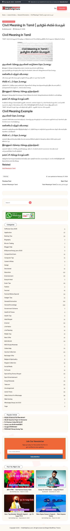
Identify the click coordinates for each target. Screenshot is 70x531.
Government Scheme (11, 308)
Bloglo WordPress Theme (53, 528)
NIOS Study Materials (11, 345)
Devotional (7, 268)
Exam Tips (7, 283)
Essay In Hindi (8, 279)
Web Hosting (8, 399)
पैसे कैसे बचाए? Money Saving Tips (13, 429)
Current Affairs (9, 261)
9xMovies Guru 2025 (10, 229)
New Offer (7, 337)
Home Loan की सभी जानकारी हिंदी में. (13, 424)
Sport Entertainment (10, 377)
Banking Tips (8, 236)
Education (7, 272)
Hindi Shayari (8, 319)
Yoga (6, 406)
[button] (62, 8)
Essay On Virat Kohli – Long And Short (51, 490)
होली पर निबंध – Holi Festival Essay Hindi (19, 490)
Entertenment (8, 276)
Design (6, 265)
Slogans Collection (10, 363)
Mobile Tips (7, 334)
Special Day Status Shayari (12, 374)
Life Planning (8, 330)
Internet (6, 323)
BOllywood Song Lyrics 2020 (13, 250)
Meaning (5, 176)
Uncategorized (9, 388)
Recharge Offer (9, 355)
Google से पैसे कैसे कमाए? (10, 427)
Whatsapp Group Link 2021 (12, 402)
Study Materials (9, 381)
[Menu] (55, 8)
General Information (8, 21)
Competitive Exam (10, 254)
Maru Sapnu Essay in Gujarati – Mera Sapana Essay (51, 515)
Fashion (6, 287)
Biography (7, 240)
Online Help (7, 348)
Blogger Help (8, 247)
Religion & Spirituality (10, 359)
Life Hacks (7, 326)
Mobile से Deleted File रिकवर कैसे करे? (14, 417)
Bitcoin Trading (9, 243)
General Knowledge (10, 305)
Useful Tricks (8, 392)
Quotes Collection (10, 352)
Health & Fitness (9, 312)
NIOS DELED (8, 341)
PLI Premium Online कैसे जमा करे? (13, 422)
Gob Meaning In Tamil (8, 168)
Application (8, 232)
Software (7, 370)
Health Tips (7, 316)
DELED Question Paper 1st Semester (15, 420)
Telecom (7, 384)
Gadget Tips (8, 297)
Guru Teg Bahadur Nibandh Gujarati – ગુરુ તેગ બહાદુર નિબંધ (19, 515)
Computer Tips (9, 258)
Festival (6, 290)
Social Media (8, 366)
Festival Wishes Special (11, 294)
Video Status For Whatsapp (13, 395)
